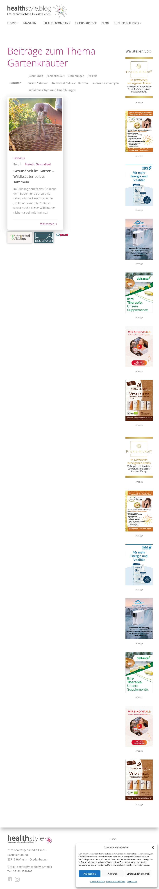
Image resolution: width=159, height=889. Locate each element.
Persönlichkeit (55, 76)
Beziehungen (76, 76)
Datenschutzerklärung (115, 881)
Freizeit (92, 76)
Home (11, 23)
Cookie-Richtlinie (97, 881)
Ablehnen (112, 873)
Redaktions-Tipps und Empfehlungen (52, 90)
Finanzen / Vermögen (105, 83)
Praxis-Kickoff (86, 23)
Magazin (29, 23)
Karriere (83, 83)
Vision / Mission (38, 83)
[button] (152, 847)
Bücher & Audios (126, 23)
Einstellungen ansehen (138, 873)
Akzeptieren (90, 873)
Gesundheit (35, 76)
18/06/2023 (19, 158)
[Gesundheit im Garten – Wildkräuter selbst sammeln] (35, 124)
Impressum (132, 881)
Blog (105, 23)
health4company (57, 23)
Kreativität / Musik (63, 83)
